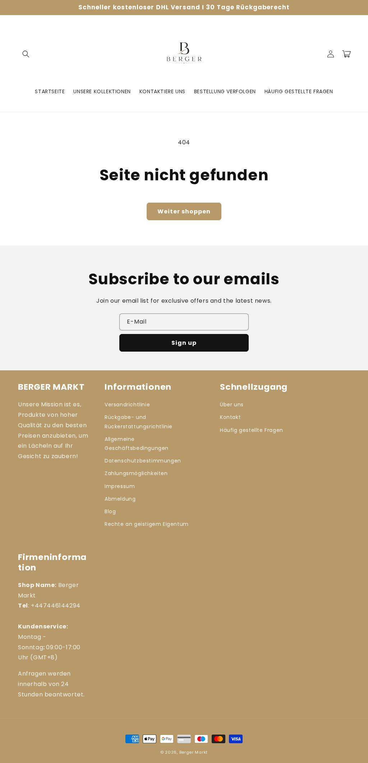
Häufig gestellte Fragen (251, 430)
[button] (26, 54)
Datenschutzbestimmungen (143, 460)
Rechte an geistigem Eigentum (147, 524)
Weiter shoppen (184, 211)
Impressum (120, 486)
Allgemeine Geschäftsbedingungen (137, 443)
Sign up (184, 343)
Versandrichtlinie (127, 404)
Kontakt (230, 417)
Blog (110, 511)
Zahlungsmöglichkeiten (136, 473)
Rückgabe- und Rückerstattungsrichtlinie (138, 422)
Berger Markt (193, 752)
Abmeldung (120, 498)
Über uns (232, 404)
